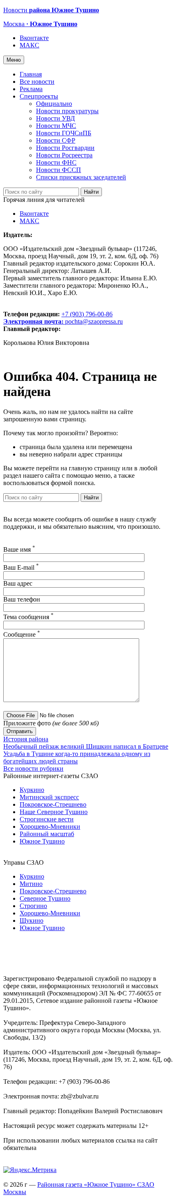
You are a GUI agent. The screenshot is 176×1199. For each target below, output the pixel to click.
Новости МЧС (56, 125)
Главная (31, 74)
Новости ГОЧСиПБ (63, 133)
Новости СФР (55, 140)
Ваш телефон (21, 599)
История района (25, 739)
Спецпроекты (39, 96)
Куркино (32, 789)
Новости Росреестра (64, 155)
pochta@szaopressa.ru (94, 321)
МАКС (29, 45)
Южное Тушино (42, 841)
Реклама (31, 88)
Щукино (31, 920)
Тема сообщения (28, 616)
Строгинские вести (47, 819)
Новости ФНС (56, 162)
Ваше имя (19, 549)
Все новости (37, 81)
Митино (31, 883)
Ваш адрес (17, 583)
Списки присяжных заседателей (81, 177)
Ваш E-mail (21, 567)
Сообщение (21, 634)
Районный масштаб (47, 833)
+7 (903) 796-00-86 (58, 318)
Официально (54, 103)
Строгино (33, 905)
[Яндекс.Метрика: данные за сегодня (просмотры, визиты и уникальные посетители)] (29, 1170)
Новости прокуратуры (67, 110)
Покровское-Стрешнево (53, 804)
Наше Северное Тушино (54, 811)
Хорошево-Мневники (50, 826)
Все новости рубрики (33, 768)
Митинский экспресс (49, 797)
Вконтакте (34, 37)
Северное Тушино (45, 898)
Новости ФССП (58, 169)
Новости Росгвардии (65, 147)
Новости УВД (55, 118)
